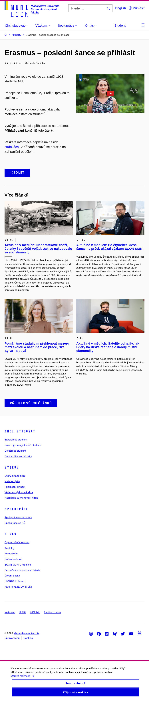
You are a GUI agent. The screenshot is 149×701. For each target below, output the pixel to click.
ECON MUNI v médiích (18, 564)
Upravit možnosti (20, 675)
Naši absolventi (13, 559)
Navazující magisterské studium (23, 445)
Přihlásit (138, 8)
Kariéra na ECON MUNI (18, 586)
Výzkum (12, 467)
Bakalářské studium (16, 439)
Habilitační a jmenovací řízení (22, 497)
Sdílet (19, 172)
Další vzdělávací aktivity (18, 456)
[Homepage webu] (32, 9)
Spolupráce (16, 509)
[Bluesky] (115, 634)
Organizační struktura (17, 542)
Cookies (28, 637)
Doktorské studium (15, 450)
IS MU (22, 612)
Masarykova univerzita (26, 633)
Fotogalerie (11, 553)
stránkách (12, 147)
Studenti (120, 25)
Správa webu (12, 637)
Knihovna (10, 612)
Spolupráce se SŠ (15, 522)
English (120, 8)
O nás (10, 534)
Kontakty (10, 548)
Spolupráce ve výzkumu (18, 517)
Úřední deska (12, 575)
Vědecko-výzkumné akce (19, 492)
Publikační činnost (15, 486)
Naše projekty (12, 481)
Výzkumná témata (15, 475)
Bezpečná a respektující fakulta (23, 570)
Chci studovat (20, 431)
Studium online (52, 612)
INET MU (35, 612)
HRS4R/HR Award (15, 581)
